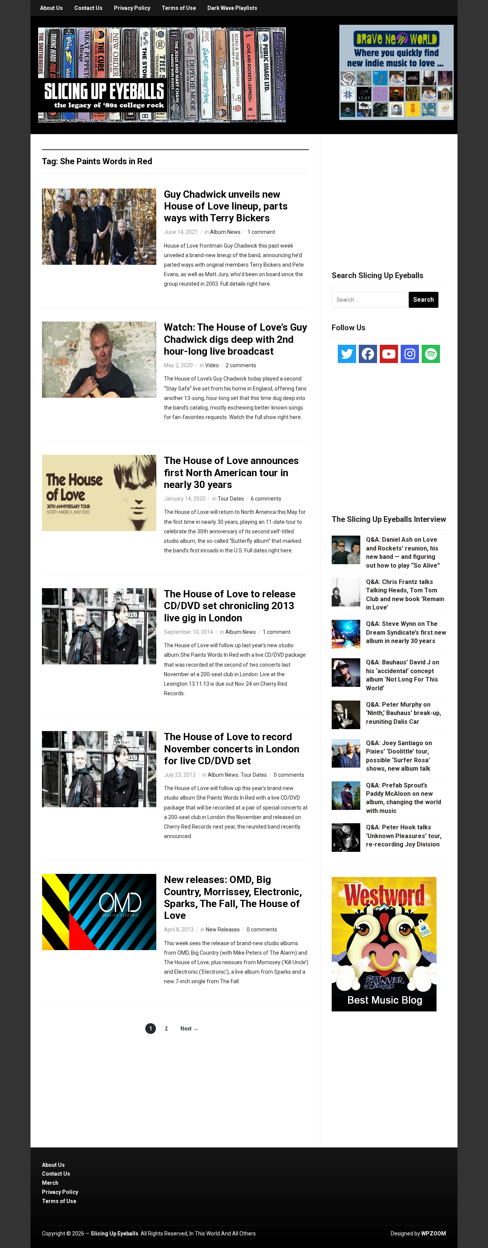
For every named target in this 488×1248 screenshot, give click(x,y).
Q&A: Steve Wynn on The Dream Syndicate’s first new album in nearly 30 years (406, 632)
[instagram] (410, 354)
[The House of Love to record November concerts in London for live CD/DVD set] (99, 769)
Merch (50, 1183)
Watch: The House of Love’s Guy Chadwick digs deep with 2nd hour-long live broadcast (235, 339)
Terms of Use (179, 8)
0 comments (289, 775)
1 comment (261, 232)
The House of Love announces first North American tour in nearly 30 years (231, 472)
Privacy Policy (132, 8)
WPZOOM (433, 1233)
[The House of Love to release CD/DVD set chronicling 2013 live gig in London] (99, 626)
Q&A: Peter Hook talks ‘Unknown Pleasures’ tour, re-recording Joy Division (403, 836)
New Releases (223, 929)
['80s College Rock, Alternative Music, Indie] (162, 75)
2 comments (241, 365)
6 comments (266, 499)
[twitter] (347, 354)
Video (212, 365)
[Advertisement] (389, 193)
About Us (51, 8)
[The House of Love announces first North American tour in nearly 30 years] (99, 493)
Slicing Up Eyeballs (114, 1233)
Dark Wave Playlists (232, 8)
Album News (225, 232)
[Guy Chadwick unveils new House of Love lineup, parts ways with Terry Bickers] (99, 226)
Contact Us (88, 8)
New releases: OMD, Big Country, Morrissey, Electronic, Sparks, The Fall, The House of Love (233, 897)
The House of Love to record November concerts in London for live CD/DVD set (231, 748)
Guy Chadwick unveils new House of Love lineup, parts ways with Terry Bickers (226, 206)
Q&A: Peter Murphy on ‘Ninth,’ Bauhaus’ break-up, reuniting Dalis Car (403, 713)
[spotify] (431, 354)
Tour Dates (231, 499)
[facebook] (368, 354)
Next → (189, 1029)
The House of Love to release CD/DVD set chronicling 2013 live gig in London (229, 605)
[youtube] (389, 354)
